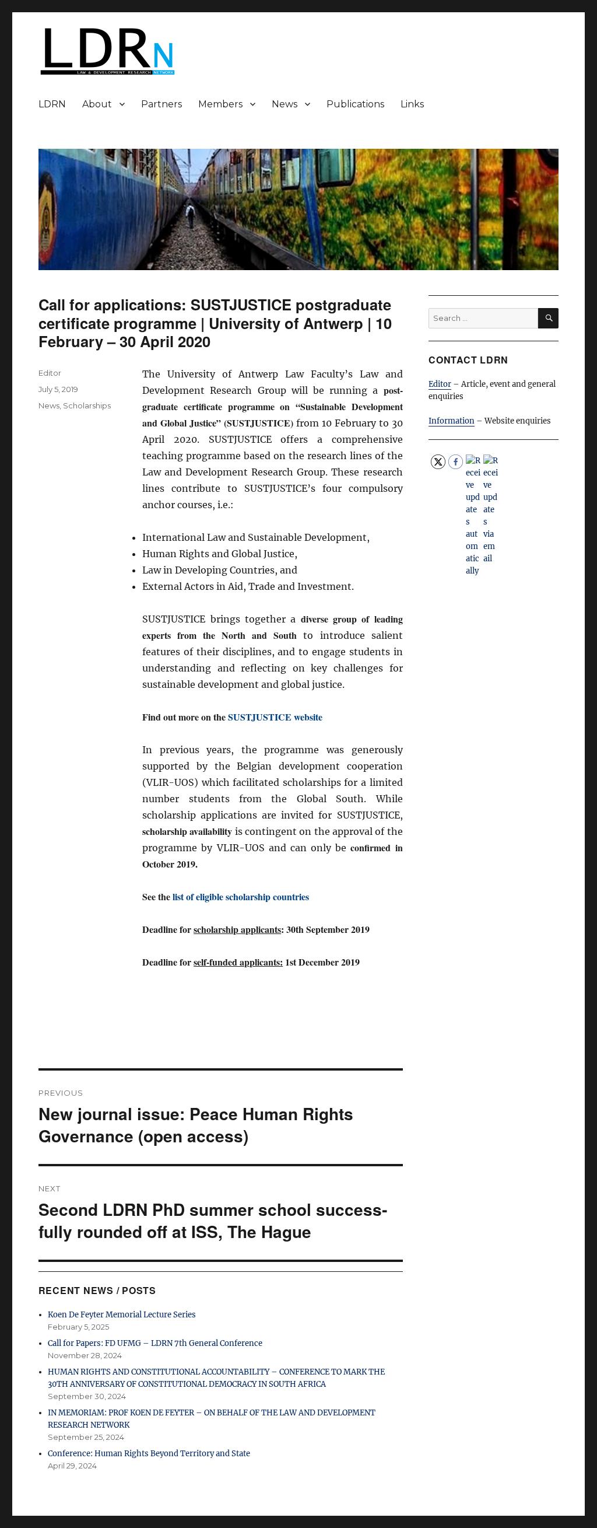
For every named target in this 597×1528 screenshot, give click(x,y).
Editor (49, 372)
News (284, 104)
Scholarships (87, 405)
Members (220, 104)
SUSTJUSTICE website (275, 716)
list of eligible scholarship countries (241, 896)
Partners (161, 104)
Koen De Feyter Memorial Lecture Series (122, 1315)
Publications (355, 104)
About (97, 104)
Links (412, 104)
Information (452, 421)
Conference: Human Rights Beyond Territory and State (149, 1454)
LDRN (52, 104)
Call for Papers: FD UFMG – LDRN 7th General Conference (155, 1343)
